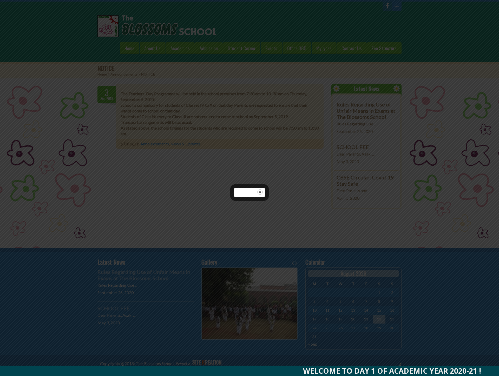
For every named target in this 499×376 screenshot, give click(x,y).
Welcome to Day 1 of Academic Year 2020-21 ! (378, 371)
